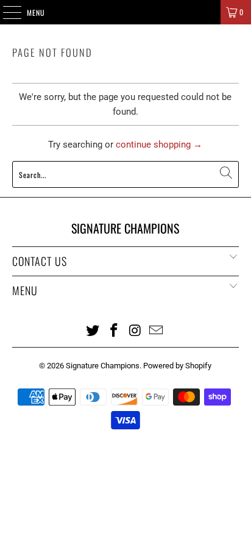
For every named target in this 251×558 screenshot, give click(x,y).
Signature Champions (103, 365)
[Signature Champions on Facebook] (114, 330)
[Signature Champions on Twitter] (93, 330)
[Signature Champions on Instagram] (135, 330)
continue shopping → (159, 144)
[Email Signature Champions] (156, 330)
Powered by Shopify (177, 365)
